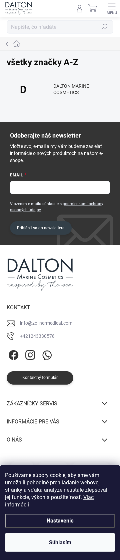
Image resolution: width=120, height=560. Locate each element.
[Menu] (111, 8)
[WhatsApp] (46, 354)
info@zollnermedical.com (46, 323)
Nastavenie (60, 520)
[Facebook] (12, 354)
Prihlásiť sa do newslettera (41, 228)
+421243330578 (37, 336)
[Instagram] (29, 354)
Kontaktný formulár (40, 377)
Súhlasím (60, 542)
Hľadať (104, 26)
